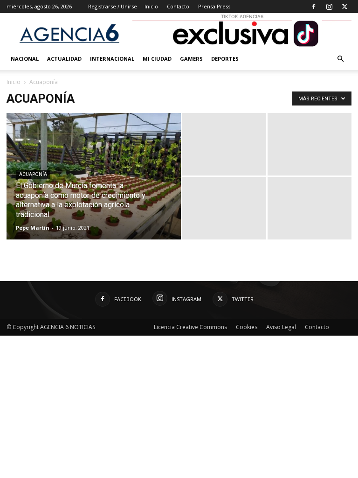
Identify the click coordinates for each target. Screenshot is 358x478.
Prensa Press (214, 6)
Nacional (25, 58)
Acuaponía (33, 174)
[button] (340, 59)
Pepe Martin (32, 227)
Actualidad (64, 58)
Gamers (191, 58)
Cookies (246, 327)
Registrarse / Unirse (112, 6)
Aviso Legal (281, 327)
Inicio (151, 6)
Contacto (178, 6)
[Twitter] (344, 6)
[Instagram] (329, 6)
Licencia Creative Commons (190, 327)
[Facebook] (314, 6)
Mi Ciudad (157, 58)
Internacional (112, 58)
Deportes (225, 58)
